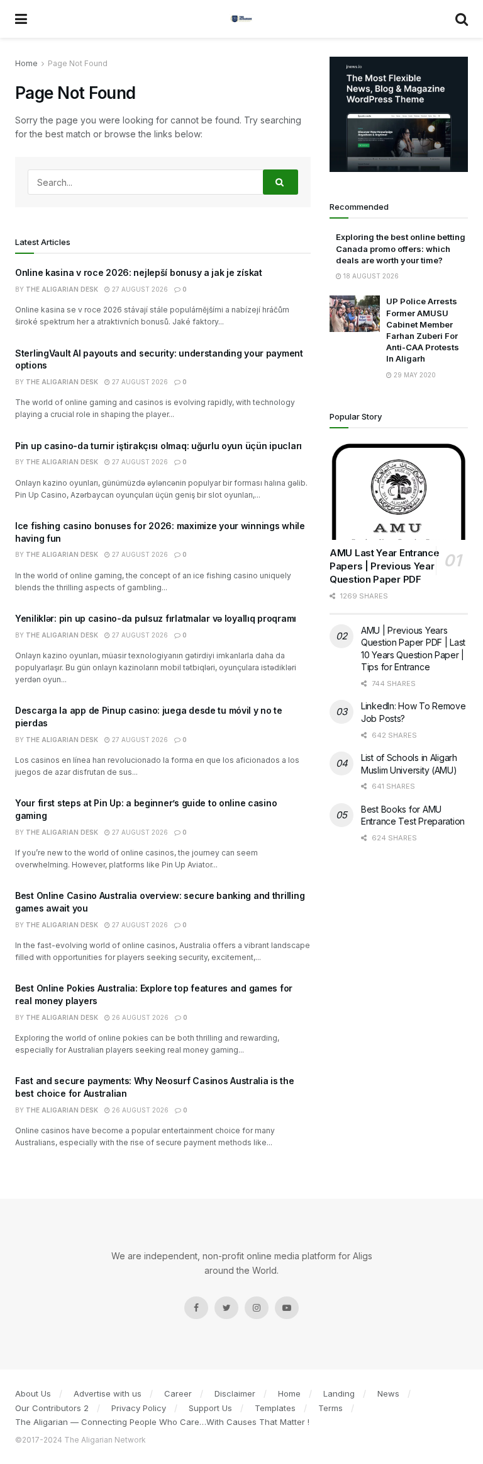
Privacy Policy (138, 1408)
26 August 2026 (139, 1017)
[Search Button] (280, 182)
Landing (339, 1393)
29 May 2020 (414, 375)
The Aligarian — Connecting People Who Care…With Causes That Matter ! (162, 1422)
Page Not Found (78, 63)
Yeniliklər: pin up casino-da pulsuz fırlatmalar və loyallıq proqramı (155, 618)
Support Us (210, 1408)
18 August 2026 (370, 276)
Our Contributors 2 (52, 1408)
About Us (33, 1393)
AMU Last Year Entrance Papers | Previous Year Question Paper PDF (384, 566)
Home (26, 63)
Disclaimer (234, 1393)
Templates (275, 1408)
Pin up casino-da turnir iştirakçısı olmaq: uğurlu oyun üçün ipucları (158, 445)
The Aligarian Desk (62, 289)
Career (178, 1393)
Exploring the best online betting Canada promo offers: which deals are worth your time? (400, 248)
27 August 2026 (139, 289)
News (388, 1393)
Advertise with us (108, 1393)
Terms (330, 1408)
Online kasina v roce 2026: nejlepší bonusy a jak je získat (138, 272)
